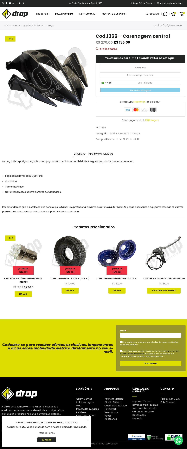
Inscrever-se (150, 363)
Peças (16, 25)
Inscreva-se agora (140, 90)
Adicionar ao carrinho (164, 290)
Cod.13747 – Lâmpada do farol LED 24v (23, 280)
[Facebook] (6, 3)
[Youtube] (10, 3)
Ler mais (23, 294)
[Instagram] (3, 3)
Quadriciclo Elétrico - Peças (39, 25)
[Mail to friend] (127, 139)
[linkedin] (131, 139)
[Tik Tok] (17, 3)
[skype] (137, 139)
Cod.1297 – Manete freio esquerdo (164, 278)
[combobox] (105, 82)
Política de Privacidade (73, 427)
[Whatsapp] (13, 3)
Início (7, 25)
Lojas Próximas (64, 13)
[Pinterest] (24, 3)
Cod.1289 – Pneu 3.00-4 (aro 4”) (70, 278)
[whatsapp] (134, 139)
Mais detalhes (47, 433)
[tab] (80, 154)
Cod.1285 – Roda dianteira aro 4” (117, 278)
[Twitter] (113, 139)
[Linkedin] (20, 3)
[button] (178, 440)
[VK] (120, 139)
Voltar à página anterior (169, 25)
